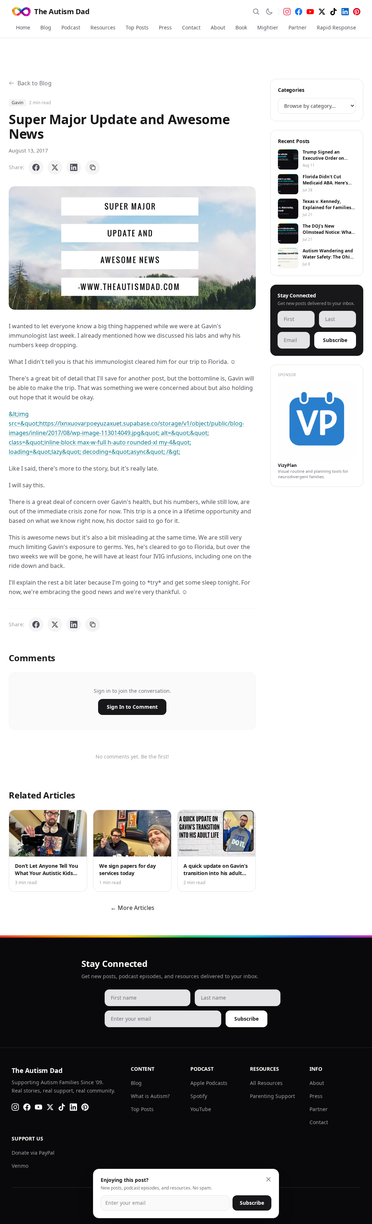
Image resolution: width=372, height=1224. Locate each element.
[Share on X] (55, 167)
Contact (191, 27)
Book (241, 27)
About (218, 27)
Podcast (70, 27)
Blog (45, 27)
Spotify (198, 1096)
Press (165, 27)
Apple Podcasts (208, 1082)
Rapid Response (336, 27)
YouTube (200, 1109)
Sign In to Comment (132, 706)
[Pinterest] (356, 11)
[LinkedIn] (345, 11)
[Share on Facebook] (36, 167)
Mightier (267, 27)
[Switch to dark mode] (269, 11)
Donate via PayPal (33, 1152)
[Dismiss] (268, 1179)
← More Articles (132, 908)
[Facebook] (298, 11)
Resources (103, 27)
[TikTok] (333, 11)
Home (23, 27)
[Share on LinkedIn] (73, 167)
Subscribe (335, 340)
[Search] (256, 11)
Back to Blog (34, 83)
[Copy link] (92, 167)
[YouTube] (310, 11)
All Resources (266, 1082)
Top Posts (137, 27)
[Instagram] (287, 11)
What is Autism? (150, 1096)
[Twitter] (322, 11)
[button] (132, 248)
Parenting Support (272, 1096)
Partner (297, 27)
